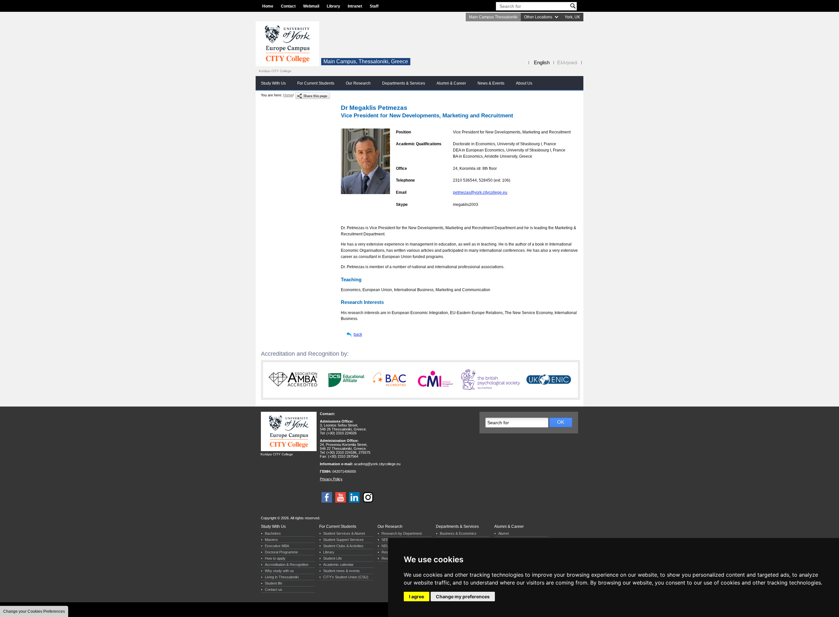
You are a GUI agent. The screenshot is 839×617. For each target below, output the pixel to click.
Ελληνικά (567, 62)
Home (267, 6)
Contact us (273, 589)
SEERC (387, 540)
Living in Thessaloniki (282, 577)
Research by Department (401, 533)
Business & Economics (458, 533)
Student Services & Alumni (344, 533)
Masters (271, 540)
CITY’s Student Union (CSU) (345, 577)
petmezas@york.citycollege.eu (480, 192)
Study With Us (273, 83)
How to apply (275, 558)
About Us (524, 83)
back (358, 334)
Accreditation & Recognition (286, 565)
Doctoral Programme (281, 552)
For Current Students (315, 83)
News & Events (491, 83)
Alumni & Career (451, 83)
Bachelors (273, 533)
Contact (288, 6)
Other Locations (538, 17)
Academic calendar (338, 565)
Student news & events (341, 571)
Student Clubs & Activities (343, 546)
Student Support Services (343, 540)
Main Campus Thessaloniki (493, 17)
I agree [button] (416, 596)
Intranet (355, 6)
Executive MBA (277, 546)
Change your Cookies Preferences (34, 611)
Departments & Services (403, 83)
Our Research (358, 83)
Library (333, 6)
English (542, 62)
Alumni (503, 533)
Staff (374, 6)
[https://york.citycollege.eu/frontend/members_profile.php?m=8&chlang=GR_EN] (312, 95)
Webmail (311, 6)
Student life (273, 583)
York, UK (572, 17)
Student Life (332, 558)
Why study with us (279, 571)
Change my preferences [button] (463, 596)
